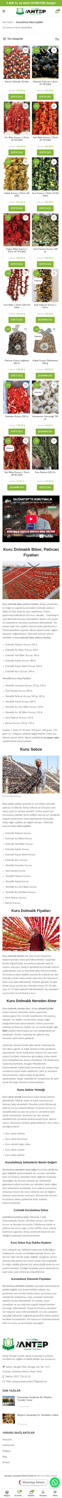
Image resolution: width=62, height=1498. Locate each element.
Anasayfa (7, 1439)
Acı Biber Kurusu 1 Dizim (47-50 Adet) (17, 138)
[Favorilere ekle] (25, 50)
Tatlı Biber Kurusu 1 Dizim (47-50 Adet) (45, 138)
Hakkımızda (8, 1445)
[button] (16, 97)
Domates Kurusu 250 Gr (16, 416)
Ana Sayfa (7, 22)
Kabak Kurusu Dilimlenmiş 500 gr (45, 362)
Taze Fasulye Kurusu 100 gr (45, 250)
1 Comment (23, 1407)
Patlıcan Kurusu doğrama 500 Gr (17, 362)
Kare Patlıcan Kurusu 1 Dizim (45, 306)
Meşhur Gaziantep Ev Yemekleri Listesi (37, 1415)
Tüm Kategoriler (15, 39)
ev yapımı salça (51, 738)
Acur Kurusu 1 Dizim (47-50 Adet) (45, 194)
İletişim (6, 1462)
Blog (4, 1457)
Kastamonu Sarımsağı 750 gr (45, 417)
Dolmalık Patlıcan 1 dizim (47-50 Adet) (45, 83)
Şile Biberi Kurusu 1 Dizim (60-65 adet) (16, 473)
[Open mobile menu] (4, 11)
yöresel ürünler (45, 1009)
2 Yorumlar (22, 1424)
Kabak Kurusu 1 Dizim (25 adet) (16, 194)
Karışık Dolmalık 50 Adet (17, 82)
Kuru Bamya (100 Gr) (45, 472)
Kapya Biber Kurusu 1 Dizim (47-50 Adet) (16, 250)
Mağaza (6, 1451)
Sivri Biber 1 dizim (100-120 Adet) (17, 306)
